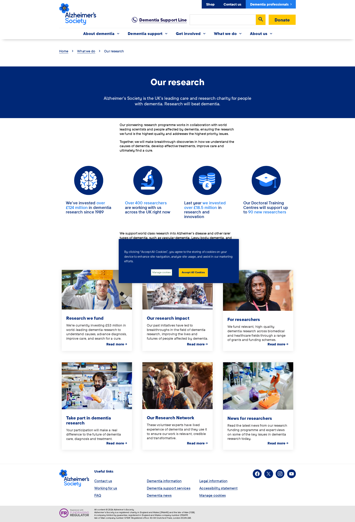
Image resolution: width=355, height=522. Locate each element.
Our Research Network (170, 417)
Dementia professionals (269, 4)
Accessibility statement (218, 488)
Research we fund (85, 318)
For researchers (243, 319)
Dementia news (159, 495)
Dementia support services (168, 488)
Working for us (105, 488)
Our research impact (168, 318)
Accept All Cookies (193, 272)
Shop (210, 4)
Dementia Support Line (163, 20)
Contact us (232, 4)
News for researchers (249, 418)
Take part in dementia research (88, 420)
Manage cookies (212, 495)
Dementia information (164, 480)
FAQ (97, 495)
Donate (282, 20)
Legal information (213, 480)
